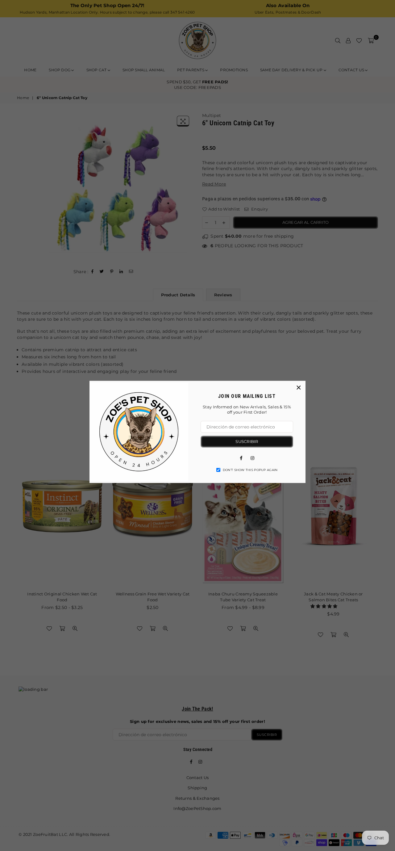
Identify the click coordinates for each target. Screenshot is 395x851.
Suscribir (246, 441)
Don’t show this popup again (250, 470)
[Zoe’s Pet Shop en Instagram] (252, 457)
